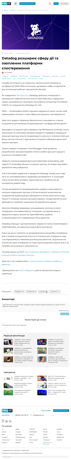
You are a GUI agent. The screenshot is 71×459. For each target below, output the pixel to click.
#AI (14, 78)
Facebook (3, 421)
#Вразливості (6, 78)
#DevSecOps (23, 76)
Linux (58, 432)
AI (2, 429)
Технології (46, 440)
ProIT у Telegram (25, 270)
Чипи (31, 442)
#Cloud (62, 76)
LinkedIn (6, 421)
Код (30, 437)
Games (4, 432)
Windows (60, 434)
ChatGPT (32, 429)
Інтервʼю (5, 437)
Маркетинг (60, 437)
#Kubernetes (22, 78)
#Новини (5, 76)
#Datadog (13, 76)
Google (18, 432)
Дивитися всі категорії (47, 443)
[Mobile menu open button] (15, 3)
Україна (59, 440)
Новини (12, 10)
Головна (4, 10)
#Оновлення (32, 78)
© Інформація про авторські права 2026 (15, 450)
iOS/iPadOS (33, 432)
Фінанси (4, 442)
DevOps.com (22, 95)
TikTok (45, 434)
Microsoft (19, 434)
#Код (41, 78)
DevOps (59, 429)
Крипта (45, 437)
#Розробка (46, 76)
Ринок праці (33, 440)
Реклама (18, 440)
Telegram (10, 421)
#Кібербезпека (35, 76)
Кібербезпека (20, 437)
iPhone (45, 432)
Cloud (45, 429)
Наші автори (46, 410)
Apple (17, 429)
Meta (3, 434)
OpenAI (31, 434)
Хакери (18, 442)
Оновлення (6, 440)
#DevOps (55, 76)
